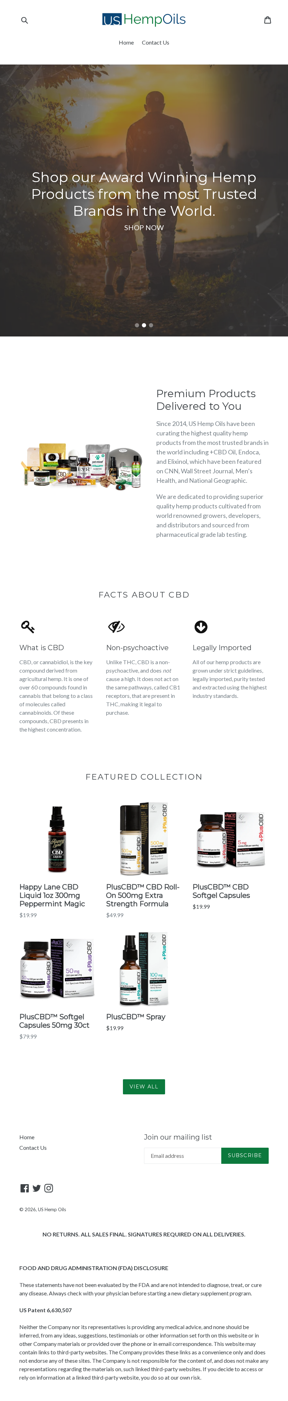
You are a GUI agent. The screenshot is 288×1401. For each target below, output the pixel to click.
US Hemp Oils (52, 1209)
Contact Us (155, 42)
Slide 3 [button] (151, 325)
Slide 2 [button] (144, 325)
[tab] (137, 325)
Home (126, 42)
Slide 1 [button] (137, 325)
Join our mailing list (178, 1137)
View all (144, 1086)
